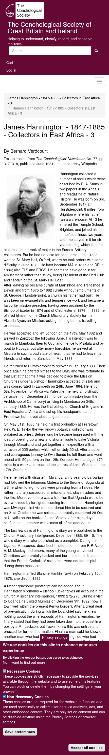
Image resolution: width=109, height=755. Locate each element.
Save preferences (20, 732)
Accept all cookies (87, 748)
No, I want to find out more (24, 662)
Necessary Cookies (23, 671)
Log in (11, 70)
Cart (9, 62)
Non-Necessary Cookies (28, 696)
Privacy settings (54, 637)
